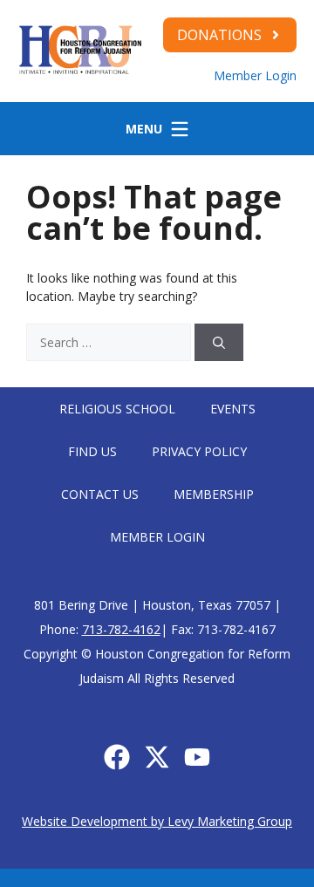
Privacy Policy (199, 451)
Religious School (117, 408)
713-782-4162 (121, 629)
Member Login (255, 75)
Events (233, 408)
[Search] (219, 342)
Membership (214, 494)
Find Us (92, 451)
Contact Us (100, 494)
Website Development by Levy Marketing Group (157, 821)
